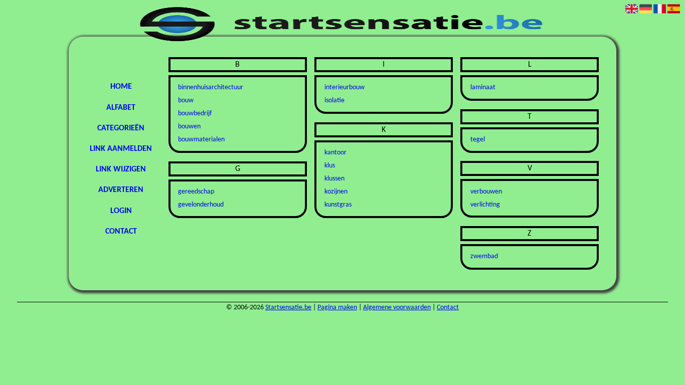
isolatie (334, 100)
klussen (334, 178)
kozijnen (336, 192)
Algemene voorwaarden (397, 307)
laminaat (482, 87)
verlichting (485, 205)
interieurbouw (344, 87)
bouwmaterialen (201, 139)
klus (329, 165)
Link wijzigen (121, 169)
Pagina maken (337, 307)
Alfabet (120, 108)
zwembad (484, 256)
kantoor (335, 152)
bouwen (189, 126)
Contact (121, 232)
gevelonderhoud (201, 205)
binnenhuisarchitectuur (210, 87)
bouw (186, 100)
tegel (477, 139)
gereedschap (196, 192)
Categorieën (120, 128)
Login (121, 211)
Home (121, 87)
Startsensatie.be (288, 307)
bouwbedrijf (195, 113)
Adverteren (120, 190)
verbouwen (486, 192)
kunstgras (338, 205)
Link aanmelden (121, 149)
